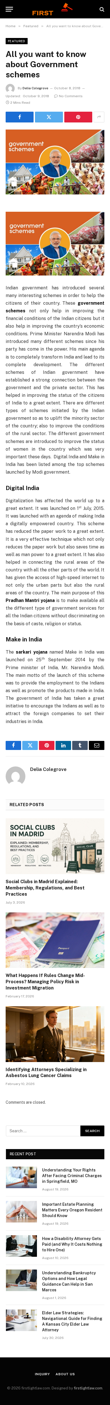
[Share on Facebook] (20, 117)
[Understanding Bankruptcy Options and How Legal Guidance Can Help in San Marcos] (21, 1280)
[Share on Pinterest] (78, 117)
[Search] (101, 9)
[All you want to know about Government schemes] (55, 162)
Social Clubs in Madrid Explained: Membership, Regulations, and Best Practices (45, 888)
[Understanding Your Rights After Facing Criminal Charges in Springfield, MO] (21, 1177)
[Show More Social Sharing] (99, 117)
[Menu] (9, 9)
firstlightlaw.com (88, 1388)
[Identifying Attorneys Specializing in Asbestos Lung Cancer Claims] (55, 1034)
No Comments (71, 96)
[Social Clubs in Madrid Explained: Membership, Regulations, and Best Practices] (55, 846)
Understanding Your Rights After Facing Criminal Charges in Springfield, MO (72, 1176)
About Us (65, 1374)
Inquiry (42, 1374)
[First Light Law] (55, 9)
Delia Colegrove (35, 88)
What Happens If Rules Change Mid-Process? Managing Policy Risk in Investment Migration (45, 982)
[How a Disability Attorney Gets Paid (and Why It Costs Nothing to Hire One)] (21, 1246)
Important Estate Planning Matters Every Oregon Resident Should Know (72, 1210)
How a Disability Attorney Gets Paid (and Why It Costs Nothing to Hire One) (72, 1244)
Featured (16, 41)
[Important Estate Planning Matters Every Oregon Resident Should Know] (21, 1211)
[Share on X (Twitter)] (49, 117)
